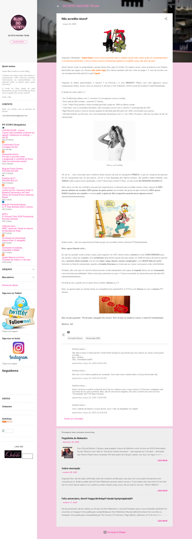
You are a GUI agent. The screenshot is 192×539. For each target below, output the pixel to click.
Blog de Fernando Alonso (14, 204)
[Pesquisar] (171, 7)
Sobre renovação (71, 468)
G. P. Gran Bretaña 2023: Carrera (17, 207)
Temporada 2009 (93, 338)
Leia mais (162, 460)
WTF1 (5, 214)
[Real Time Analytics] (7, 422)
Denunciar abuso (10, 285)
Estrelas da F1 (9, 178)
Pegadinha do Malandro (75, 438)
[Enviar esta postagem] (68, 333)
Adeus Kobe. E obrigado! (13, 240)
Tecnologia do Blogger (116, 532)
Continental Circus (10, 145)
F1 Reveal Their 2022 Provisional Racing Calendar (17, 217)
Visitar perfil (18, 42)
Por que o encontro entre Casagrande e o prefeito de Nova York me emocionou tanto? (17, 159)
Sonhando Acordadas (12, 248)
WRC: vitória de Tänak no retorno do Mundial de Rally (17, 229)
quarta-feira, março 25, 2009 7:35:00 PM (89, 397)
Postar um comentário (73, 419)
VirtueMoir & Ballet (10, 250)
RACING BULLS (10, 180)
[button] (165, 19)
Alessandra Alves (10, 154)
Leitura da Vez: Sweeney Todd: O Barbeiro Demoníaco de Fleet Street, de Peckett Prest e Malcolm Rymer (18, 193)
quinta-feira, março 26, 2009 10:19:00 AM (89, 412)
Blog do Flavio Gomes (12, 169)
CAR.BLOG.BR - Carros (13, 130)
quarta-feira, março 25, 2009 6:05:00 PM (89, 363)
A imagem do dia (10, 147)
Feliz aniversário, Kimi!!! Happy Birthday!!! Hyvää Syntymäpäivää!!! (97, 498)
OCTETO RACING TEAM (81, 6)
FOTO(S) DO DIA (10, 171)
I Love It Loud (8, 188)
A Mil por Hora (8, 226)
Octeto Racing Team (18, 36)
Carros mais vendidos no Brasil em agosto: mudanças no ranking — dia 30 (18, 135)
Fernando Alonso (75, 338)
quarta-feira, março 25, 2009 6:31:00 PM (89, 378)
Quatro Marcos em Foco (13, 257)
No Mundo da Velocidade (14, 238)
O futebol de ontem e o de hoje (16, 260)
